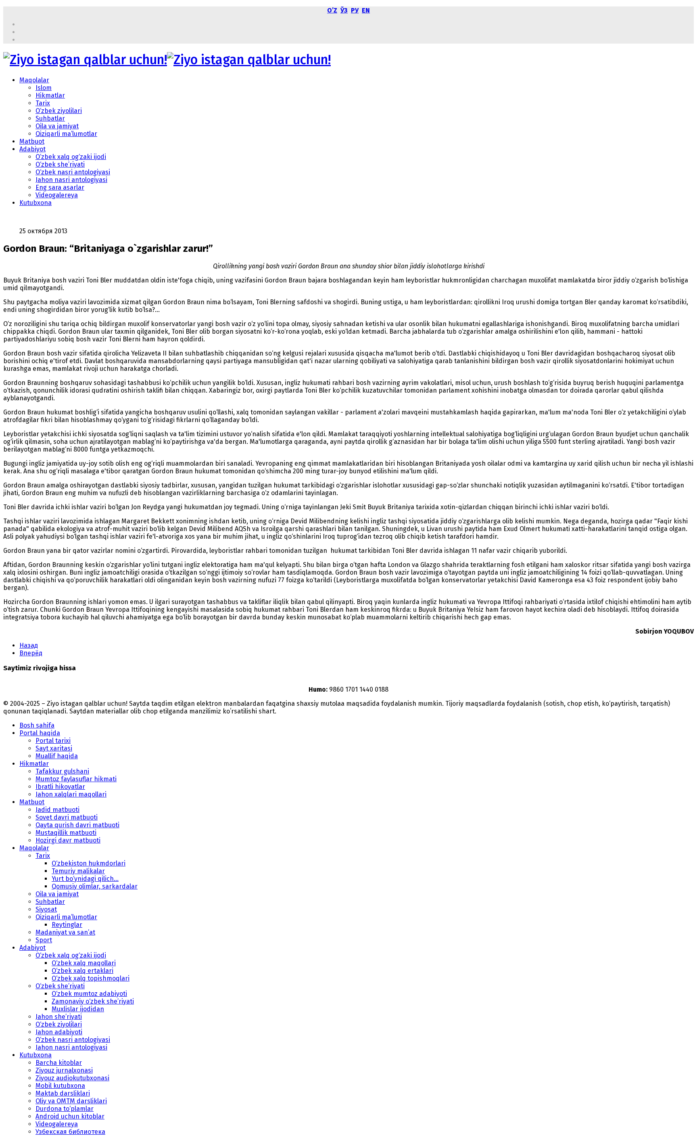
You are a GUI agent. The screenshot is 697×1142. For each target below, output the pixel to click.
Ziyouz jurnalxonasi (64, 1070)
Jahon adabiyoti (58, 1032)
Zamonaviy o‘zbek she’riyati (93, 1001)
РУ (355, 10)
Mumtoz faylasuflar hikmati (76, 779)
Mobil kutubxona (60, 1086)
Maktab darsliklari (62, 1093)
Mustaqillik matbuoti (65, 833)
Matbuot (31, 141)
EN (366, 10)
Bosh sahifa (36, 725)
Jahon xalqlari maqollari (70, 794)
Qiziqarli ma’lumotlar (66, 134)
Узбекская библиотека (70, 1132)
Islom (43, 88)
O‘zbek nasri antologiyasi (72, 172)
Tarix (42, 103)
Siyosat (46, 909)
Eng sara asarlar (59, 187)
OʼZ (332, 10)
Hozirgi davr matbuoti (67, 840)
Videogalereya (56, 195)
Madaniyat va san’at (65, 932)
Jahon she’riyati (58, 1017)
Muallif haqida (56, 756)
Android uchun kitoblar (69, 1116)
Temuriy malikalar (78, 871)
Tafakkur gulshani (62, 771)
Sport (43, 940)
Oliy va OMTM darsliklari (71, 1101)
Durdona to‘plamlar (64, 1109)
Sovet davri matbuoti (66, 817)
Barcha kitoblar (58, 1063)
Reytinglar (67, 925)
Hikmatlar (50, 95)
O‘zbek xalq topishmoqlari (90, 978)
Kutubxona (35, 203)
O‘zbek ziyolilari (58, 111)
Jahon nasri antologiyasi (71, 180)
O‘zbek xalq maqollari (84, 963)
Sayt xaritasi (53, 748)
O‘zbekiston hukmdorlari (88, 863)
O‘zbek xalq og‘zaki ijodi (70, 157)
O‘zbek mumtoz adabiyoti (89, 994)
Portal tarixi (53, 741)
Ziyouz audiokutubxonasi (72, 1078)
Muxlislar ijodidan (78, 1009)
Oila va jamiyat (57, 126)
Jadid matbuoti (57, 810)
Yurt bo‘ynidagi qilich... (85, 879)
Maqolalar (34, 80)
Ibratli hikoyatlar (60, 787)
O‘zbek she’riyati (60, 164)
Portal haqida (39, 733)
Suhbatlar (50, 118)
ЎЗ (344, 10)
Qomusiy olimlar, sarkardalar (95, 886)
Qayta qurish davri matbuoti (77, 825)
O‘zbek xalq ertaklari (82, 971)
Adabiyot (32, 149)
